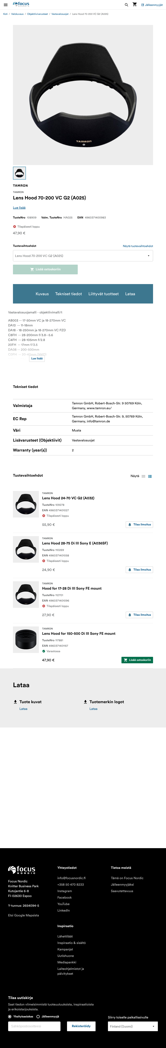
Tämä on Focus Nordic (127, 878)
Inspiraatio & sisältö (71, 943)
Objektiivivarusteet (37, 14)
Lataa (23, 709)
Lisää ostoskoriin (48, 269)
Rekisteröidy (81, 1026)
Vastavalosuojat (59, 14)
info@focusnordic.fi (71, 878)
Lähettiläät (65, 936)
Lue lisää (19, 208)
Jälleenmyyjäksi (122, 885)
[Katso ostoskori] (134, 5)
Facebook (64, 898)
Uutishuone (65, 956)
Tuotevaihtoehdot (24, 246)
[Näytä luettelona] (150, 476)
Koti (5, 14)
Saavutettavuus (122, 891)
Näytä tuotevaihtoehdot (138, 246)
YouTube (63, 904)
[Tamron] (20, 185)
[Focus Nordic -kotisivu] (21, 5)
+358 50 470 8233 (70, 885)
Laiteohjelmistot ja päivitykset (70, 971)
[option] (19, 173)
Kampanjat (65, 949)
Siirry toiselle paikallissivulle (128, 1017)
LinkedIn (63, 910)
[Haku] (126, 5)
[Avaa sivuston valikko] (8, 5)
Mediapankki (66, 962)
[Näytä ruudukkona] (143, 476)
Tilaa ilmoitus (142, 524)
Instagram (64, 891)
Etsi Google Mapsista (23, 915)
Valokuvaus (17, 14)
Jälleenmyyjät (154, 5)
